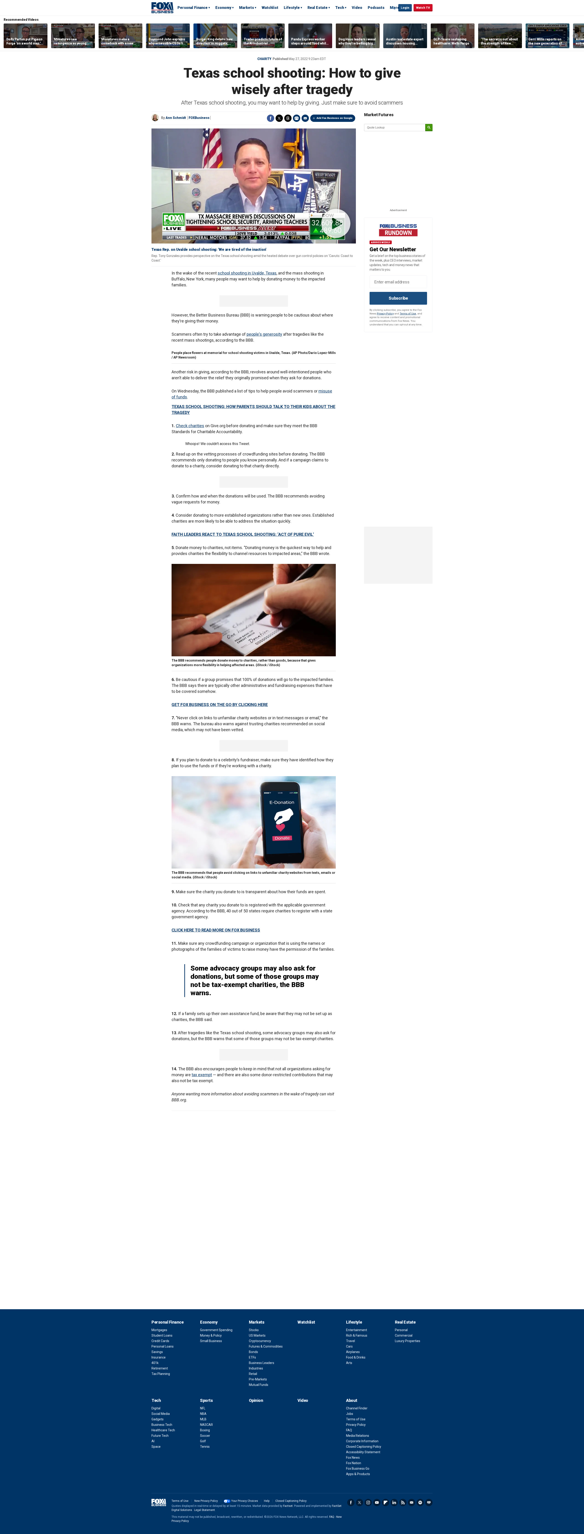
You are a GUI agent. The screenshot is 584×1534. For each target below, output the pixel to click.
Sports (206, 1400)
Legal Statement (204, 1510)
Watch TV (423, 7)
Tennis (205, 1446)
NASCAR (206, 1425)
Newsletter (411, 1502)
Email (305, 118)
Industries (256, 1368)
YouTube (377, 1502)
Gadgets (157, 1419)
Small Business (211, 1341)
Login (405, 7)
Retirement (159, 1368)
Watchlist (270, 7)
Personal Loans (162, 1346)
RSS (403, 1502)
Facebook (270, 118)
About (351, 1400)
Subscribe (398, 298)
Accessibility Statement (363, 1452)
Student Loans (161, 1335)
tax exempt (202, 1074)
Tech (339, 7)
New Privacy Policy (206, 1501)
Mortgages (159, 1330)
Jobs (349, 1414)
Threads (288, 118)
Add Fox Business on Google (334, 118)
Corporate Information (362, 1441)
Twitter (279, 118)
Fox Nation (353, 1463)
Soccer (205, 1435)
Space (156, 1446)
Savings (157, 1352)
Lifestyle (292, 7)
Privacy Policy (385, 313)
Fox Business (162, 7)
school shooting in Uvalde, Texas (247, 273)
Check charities (190, 425)
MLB (203, 1419)
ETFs (252, 1357)
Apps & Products (358, 1474)
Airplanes (353, 1352)
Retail (253, 1374)
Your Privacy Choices (244, 1501)
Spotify (420, 1502)
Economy (223, 7)
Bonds (253, 1352)
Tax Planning (160, 1374)
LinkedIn (394, 1502)
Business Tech (161, 1425)
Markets (246, 7)
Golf (203, 1441)
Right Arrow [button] (575, 36)
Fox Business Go (357, 1468)
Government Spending (216, 1330)
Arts (349, 1363)
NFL (202, 1408)
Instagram (368, 1502)
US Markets (257, 1335)
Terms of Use (408, 313)
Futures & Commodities (266, 1346)
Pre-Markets (258, 1379)
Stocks (254, 1330)
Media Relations (357, 1435)
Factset (288, 1506)
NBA (203, 1414)
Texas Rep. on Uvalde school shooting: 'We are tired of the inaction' (208, 249)
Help (266, 1501)
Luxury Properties (407, 1341)
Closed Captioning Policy (363, 1446)
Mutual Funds (258, 1385)
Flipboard (385, 1502)
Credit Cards (160, 1341)
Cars (349, 1346)
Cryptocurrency (260, 1341)
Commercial (403, 1335)
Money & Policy (211, 1335)
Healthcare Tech (163, 1430)
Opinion (256, 1400)
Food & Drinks (355, 1357)
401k (155, 1363)
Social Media (160, 1414)
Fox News (353, 1457)
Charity (264, 59)
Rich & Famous (356, 1335)
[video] (253, 185)
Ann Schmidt (176, 118)
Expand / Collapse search (393, 8)
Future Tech (160, 1435)
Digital (155, 1408)
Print (296, 118)
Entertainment (356, 1330)
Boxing (205, 1430)
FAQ (349, 1430)
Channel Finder (357, 1408)
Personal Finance (192, 7)
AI (152, 1441)
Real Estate (318, 7)
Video (357, 7)
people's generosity (264, 334)
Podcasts (376, 7)
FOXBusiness (199, 118)
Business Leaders (261, 1363)
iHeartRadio (429, 1502)
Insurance (158, 1357)
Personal (401, 1330)
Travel (350, 1341)
